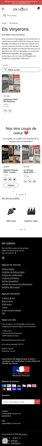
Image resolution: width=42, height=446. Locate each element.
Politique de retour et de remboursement (17, 284)
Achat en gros (7, 304)
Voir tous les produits (10, 198)
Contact (5, 307)
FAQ (3, 313)
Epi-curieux (23, 434)
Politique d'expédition (10, 281)
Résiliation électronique (11, 287)
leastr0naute (15, 443)
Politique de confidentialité (12, 275)
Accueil (4, 23)
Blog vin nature (7, 301)
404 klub (14, 440)
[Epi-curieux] (20, 9)
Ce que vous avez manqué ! (11, 310)
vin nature (19, 39)
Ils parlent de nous (8, 298)
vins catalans (27, 53)
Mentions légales (8, 269)
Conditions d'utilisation (10, 278)
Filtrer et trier (14, 69)
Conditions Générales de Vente (13, 272)
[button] (38, 9)
